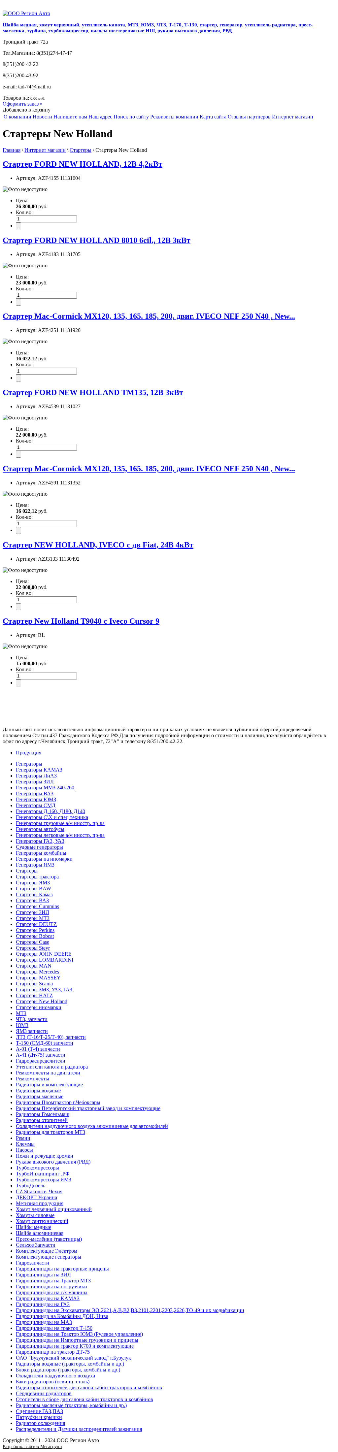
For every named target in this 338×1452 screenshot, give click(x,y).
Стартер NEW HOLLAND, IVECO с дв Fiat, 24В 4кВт (98, 545)
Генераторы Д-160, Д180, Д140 (50, 811)
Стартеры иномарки (38, 1007)
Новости (42, 116)
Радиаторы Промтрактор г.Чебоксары (58, 1102)
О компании (17, 116)
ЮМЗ (147, 24)
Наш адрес (100, 116)
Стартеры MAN (33, 966)
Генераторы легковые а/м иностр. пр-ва (60, 835)
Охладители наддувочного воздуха (55, 1375)
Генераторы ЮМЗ (36, 799)
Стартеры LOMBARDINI (44, 960)
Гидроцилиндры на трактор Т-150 (54, 1328)
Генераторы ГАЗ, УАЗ (40, 841)
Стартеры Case (32, 942)
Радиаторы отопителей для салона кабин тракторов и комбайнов (89, 1387)
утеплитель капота (103, 24)
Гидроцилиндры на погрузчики (51, 1286)
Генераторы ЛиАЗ (36, 775)
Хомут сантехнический (42, 1221)
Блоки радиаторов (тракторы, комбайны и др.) (68, 1369)
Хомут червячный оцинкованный (54, 1209)
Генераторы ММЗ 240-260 (45, 787)
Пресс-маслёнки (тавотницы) (49, 1239)
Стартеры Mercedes (37, 971)
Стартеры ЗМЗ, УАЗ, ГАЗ (44, 989)
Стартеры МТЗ (33, 918)
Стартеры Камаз (34, 894)
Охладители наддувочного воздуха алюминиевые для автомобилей (92, 1126)
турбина (36, 30)
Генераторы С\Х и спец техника (52, 817)
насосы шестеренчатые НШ (123, 30)
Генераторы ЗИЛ (35, 781)
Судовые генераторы (39, 847)
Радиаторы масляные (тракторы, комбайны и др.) (71, 1405)
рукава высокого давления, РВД (194, 30)
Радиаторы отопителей (42, 1120)
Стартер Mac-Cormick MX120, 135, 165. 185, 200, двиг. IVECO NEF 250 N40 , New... (149, 316)
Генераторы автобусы (40, 829)
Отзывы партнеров (249, 116)
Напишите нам (70, 116)
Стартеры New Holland (41, 1001)
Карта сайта (213, 116)
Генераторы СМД (35, 805)
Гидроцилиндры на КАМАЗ (48, 1298)
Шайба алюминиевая (39, 1233)
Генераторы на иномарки (44, 859)
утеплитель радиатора (270, 24)
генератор (231, 24)
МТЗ (133, 24)
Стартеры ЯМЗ (33, 882)
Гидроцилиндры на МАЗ (44, 1322)
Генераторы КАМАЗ (39, 770)
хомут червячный (59, 24)
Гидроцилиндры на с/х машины (51, 1292)
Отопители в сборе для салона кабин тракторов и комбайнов (84, 1399)
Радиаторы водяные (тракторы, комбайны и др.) (70, 1364)
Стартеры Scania (34, 983)
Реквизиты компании (174, 116)
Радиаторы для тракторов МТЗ (50, 1132)
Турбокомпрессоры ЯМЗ (43, 1179)
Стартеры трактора (37, 876)
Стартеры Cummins (37, 906)
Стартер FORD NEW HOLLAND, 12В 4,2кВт (82, 164)
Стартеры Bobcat (35, 936)
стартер (208, 24)
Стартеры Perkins (35, 930)
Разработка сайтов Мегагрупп (32, 1446)
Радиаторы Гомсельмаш (42, 1114)
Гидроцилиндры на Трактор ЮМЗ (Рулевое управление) (79, 1334)
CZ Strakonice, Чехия (39, 1191)
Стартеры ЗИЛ (32, 912)
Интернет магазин (292, 116)
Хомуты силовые (35, 1215)
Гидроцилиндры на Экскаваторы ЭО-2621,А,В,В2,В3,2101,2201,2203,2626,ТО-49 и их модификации (130, 1310)
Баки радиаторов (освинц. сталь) (52, 1381)
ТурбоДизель (30, 1185)
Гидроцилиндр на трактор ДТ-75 (53, 1352)
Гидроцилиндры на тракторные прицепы (62, 1268)
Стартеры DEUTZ (36, 924)
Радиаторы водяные (38, 1090)
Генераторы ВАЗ (34, 793)
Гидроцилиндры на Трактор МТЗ (53, 1280)
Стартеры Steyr (33, 948)
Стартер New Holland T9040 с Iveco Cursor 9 (81, 621)
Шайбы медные (33, 1227)
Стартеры (80, 150)
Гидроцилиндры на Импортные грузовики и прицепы (77, 1340)
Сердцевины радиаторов (44, 1393)
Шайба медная (20, 24)
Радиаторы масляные (39, 1096)
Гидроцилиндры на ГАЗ (43, 1304)
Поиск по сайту (131, 116)
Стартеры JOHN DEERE (44, 954)
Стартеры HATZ (34, 995)
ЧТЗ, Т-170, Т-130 (176, 24)
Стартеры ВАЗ (32, 900)
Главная (11, 150)
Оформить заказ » (23, 104)
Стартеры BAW (33, 888)
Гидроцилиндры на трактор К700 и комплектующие (75, 1346)
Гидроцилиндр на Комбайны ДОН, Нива (62, 1316)
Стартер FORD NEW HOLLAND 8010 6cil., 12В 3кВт (96, 240)
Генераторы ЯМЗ (35, 865)
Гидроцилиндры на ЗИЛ (43, 1274)
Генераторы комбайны (41, 853)
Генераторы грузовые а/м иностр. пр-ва (60, 823)
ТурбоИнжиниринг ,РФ (43, 1173)
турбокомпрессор (68, 30)
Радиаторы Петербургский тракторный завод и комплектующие (88, 1108)
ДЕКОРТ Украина (36, 1197)
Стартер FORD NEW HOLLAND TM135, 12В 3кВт (93, 392)
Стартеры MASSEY (38, 977)
